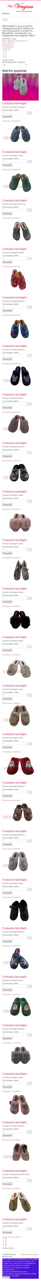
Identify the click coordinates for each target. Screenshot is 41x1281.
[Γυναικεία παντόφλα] (20, 87)
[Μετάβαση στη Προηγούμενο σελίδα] (6, 53)
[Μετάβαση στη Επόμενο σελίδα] (6, 55)
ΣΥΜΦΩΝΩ (6, 1278)
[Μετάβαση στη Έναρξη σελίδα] (6, 51)
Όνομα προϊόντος (8, 43)
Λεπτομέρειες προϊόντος (11, 121)
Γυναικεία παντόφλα (14, 103)
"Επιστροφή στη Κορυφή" (30, 1254)
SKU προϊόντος (7, 45)
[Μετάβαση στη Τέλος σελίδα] (6, 57)
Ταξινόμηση (6, 49)
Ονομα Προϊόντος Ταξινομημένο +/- (15, 41)
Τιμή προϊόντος (7, 47)
